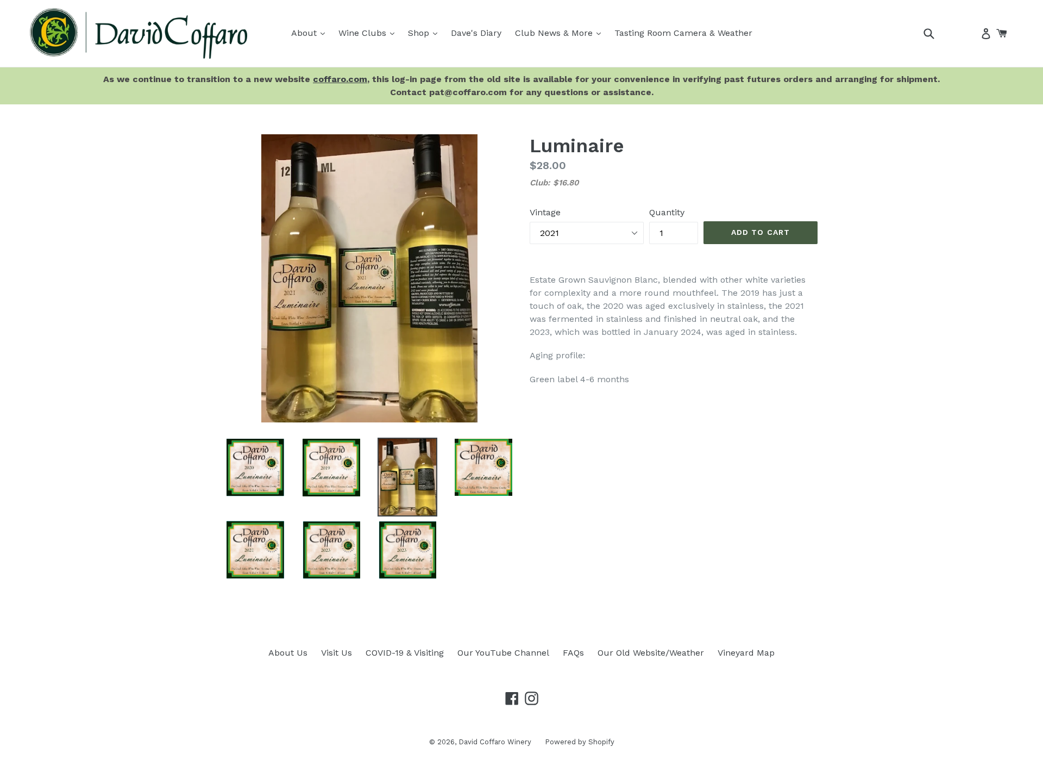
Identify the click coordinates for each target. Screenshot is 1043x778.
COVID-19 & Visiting (405, 653)
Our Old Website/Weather (651, 653)
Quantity (666, 212)
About (310, 32)
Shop (425, 32)
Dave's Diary (476, 33)
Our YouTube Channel (503, 653)
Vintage (545, 212)
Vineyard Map (746, 653)
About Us (287, 653)
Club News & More (560, 32)
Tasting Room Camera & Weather (683, 33)
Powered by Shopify (579, 742)
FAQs (573, 653)
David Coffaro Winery (494, 742)
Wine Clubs (369, 32)
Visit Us (336, 653)
